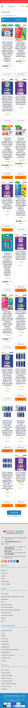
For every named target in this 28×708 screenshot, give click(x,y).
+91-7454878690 (9, 554)
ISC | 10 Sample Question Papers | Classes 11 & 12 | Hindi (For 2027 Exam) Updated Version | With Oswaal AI (20, 477)
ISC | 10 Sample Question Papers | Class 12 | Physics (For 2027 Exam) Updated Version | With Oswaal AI (20, 255)
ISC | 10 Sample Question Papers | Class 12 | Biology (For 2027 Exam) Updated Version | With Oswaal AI (20, 100)
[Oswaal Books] (11, 6)
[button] (20, 6)
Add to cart (7, 174)
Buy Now (7, 177)
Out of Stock (7, 74)
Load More (14, 512)
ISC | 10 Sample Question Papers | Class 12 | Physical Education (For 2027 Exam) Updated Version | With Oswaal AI (7, 203)
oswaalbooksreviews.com (13, 695)
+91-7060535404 (9, 548)
